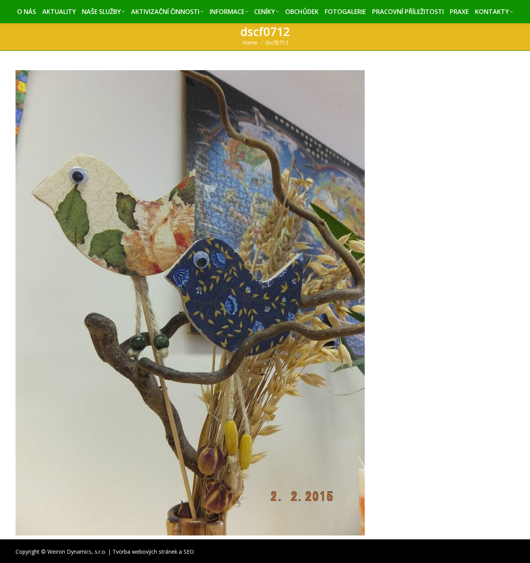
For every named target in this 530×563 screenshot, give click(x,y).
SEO (189, 551)
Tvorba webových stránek (145, 551)
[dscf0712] (265, 302)
